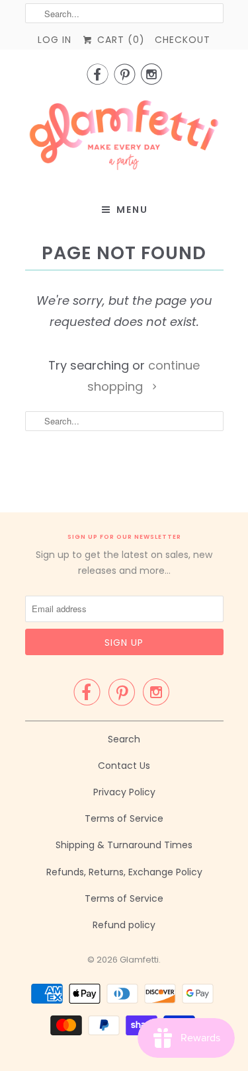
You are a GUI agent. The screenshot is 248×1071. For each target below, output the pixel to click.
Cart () (119, 39)
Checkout (182, 39)
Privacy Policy (124, 792)
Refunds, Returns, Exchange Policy (124, 872)
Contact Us (124, 765)
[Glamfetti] (124, 139)
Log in (54, 39)
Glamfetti (139, 959)
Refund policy (124, 925)
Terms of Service (124, 818)
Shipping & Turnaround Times (124, 845)
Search (124, 739)
